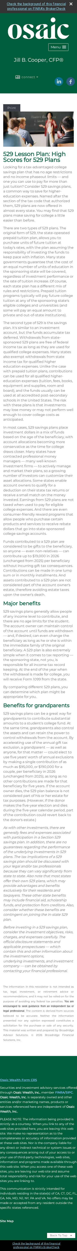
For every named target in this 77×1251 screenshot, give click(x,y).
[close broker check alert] (71, 4)
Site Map (7, 1221)
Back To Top (59, 1235)
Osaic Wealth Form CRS (18, 1080)
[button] (58, 47)
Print (11, 108)
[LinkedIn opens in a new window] (59, 84)
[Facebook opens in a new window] (70, 84)
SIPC (69, 1092)
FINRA (60, 1092)
